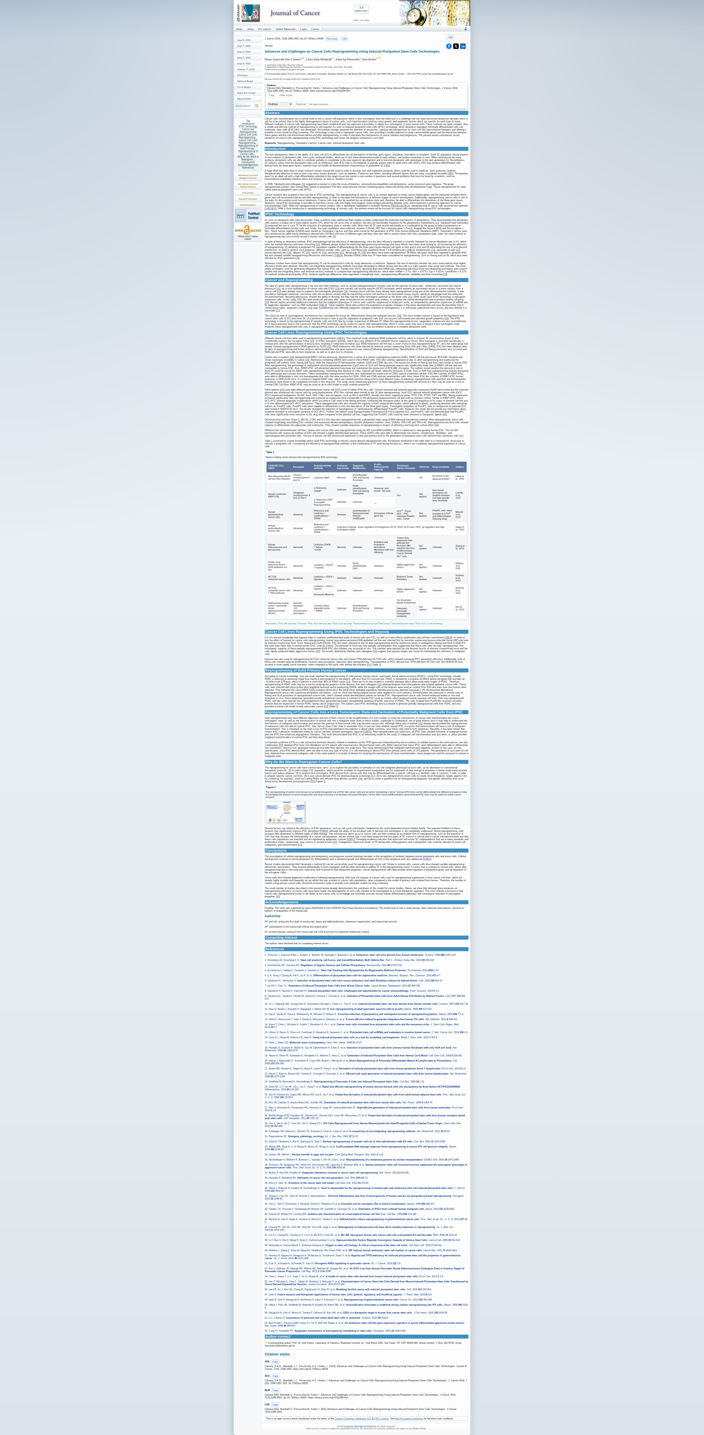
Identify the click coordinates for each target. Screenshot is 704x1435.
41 (343, 338)
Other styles (286, 95)
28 (363, 252)
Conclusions (248, 162)
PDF (450, 37)
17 (437, 222)
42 (312, 341)
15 (271, 208)
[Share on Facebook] (449, 46)
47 (461, 435)
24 (289, 252)
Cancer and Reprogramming (248, 130)
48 (446, 637)
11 (400, 205)
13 (407, 205)
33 (279, 291)
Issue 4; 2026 (244, 63)
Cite (344, 38)
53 (379, 684)
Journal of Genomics (248, 199)
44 (307, 359)
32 (337, 288)
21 (412, 250)
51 (369, 664)
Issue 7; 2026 (244, 45)
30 (392, 268)
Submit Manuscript (286, 29)
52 (348, 681)
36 (321, 305)
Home (239, 29)
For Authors (264, 29)
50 (318, 651)
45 (282, 389)
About (250, 29)
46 (436, 425)
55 (369, 731)
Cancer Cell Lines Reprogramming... (248, 136)
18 (318, 244)
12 (403, 205)
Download (301, 104)
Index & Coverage (246, 92)
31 (278, 288)
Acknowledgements (248, 164)
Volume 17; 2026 (246, 69)
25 (308, 252)
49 (450, 637)
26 (324, 252)
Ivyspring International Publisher (360, 1426)
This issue (331, 38)
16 (275, 208)
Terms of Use (419, 1428)
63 (429, 859)
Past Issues (242, 75)
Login (303, 29)
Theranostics (248, 193)
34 (345, 291)
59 (325, 831)
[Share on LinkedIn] (463, 46)
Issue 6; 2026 (244, 51)
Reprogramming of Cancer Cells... (248, 152)
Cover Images (244, 87)
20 (408, 250)
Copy (271, 95)
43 (292, 357)
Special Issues (244, 98)
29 (297, 258)
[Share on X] (456, 46)
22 (433, 250)
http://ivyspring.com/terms (409, 1418)
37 (277, 310)
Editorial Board (245, 81)
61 (353, 839)
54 (365, 731)
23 (458, 250)
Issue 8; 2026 (244, 40)
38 (399, 315)
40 (339, 338)
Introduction (248, 123)
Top (248, 120)
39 (446, 318)
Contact (315, 29)
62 (300, 844)
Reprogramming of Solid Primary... (248, 147)
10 (396, 205)
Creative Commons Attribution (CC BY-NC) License (362, 1418)
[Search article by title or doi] (256, 105)
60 (349, 839)
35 (410, 296)
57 (373, 775)
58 (360, 778)
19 (365, 250)
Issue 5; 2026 (244, 57)
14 (266, 208)
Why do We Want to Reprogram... (248, 158)
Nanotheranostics (248, 205)
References (248, 167)
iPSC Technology (248, 126)
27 (342, 252)
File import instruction (318, 104)
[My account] (465, 28)
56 (281, 745)
